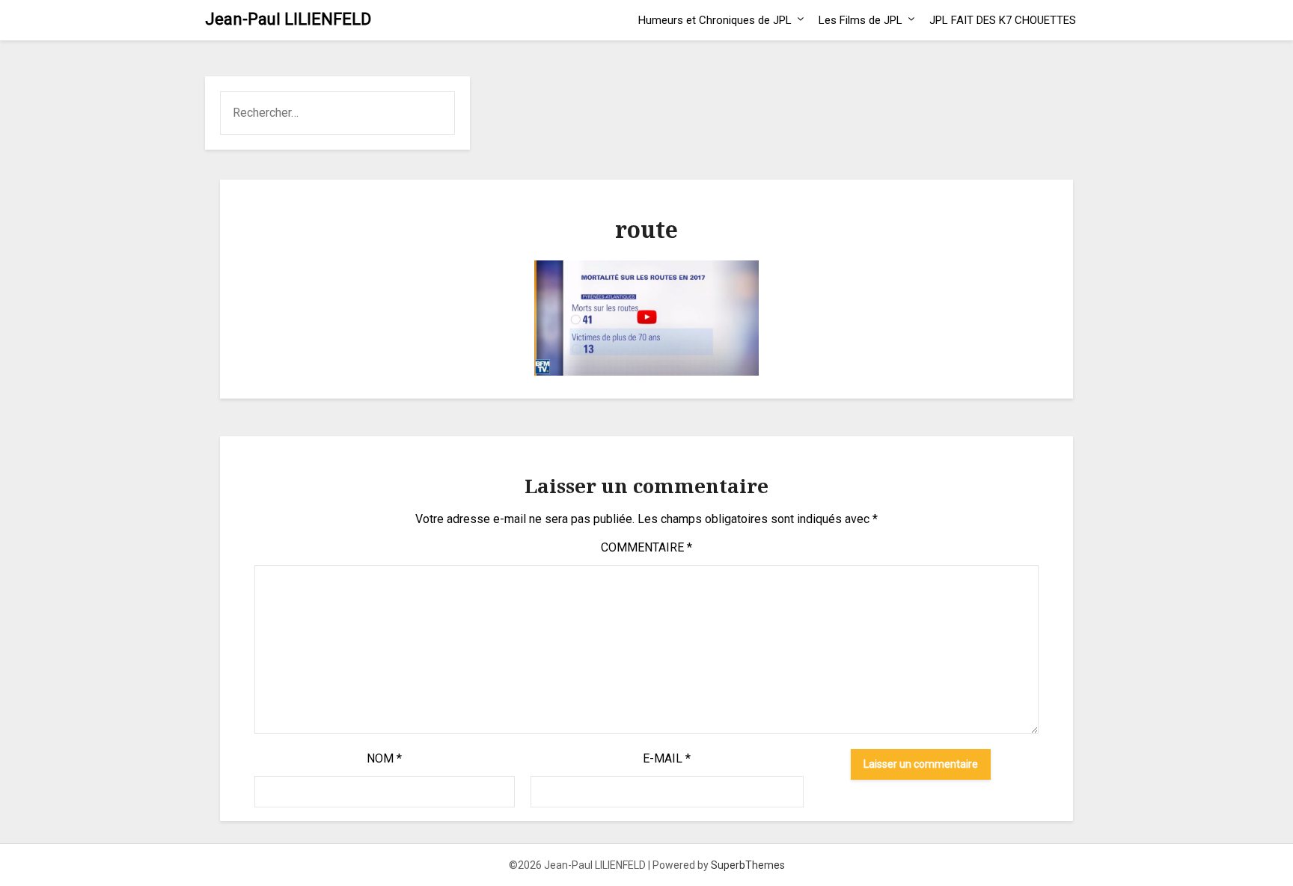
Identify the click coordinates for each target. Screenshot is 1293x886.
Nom (384, 758)
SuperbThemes (748, 865)
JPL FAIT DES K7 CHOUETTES (1002, 20)
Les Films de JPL (860, 20)
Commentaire (646, 547)
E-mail (667, 758)
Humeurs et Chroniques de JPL (715, 20)
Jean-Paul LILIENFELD (288, 19)
